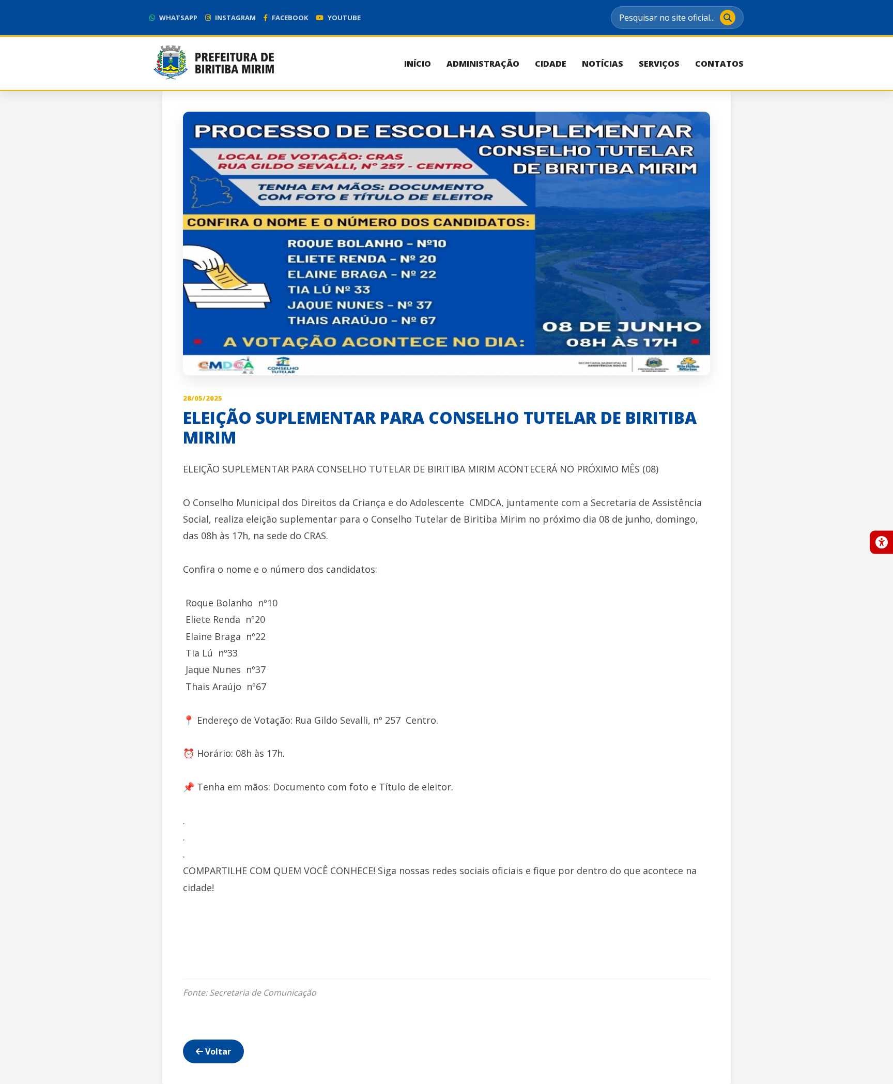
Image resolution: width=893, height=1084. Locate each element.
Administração (482, 63)
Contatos (719, 63)
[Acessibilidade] (881, 542)
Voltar (217, 1051)
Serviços (659, 63)
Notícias (602, 63)
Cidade (550, 63)
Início (417, 63)
